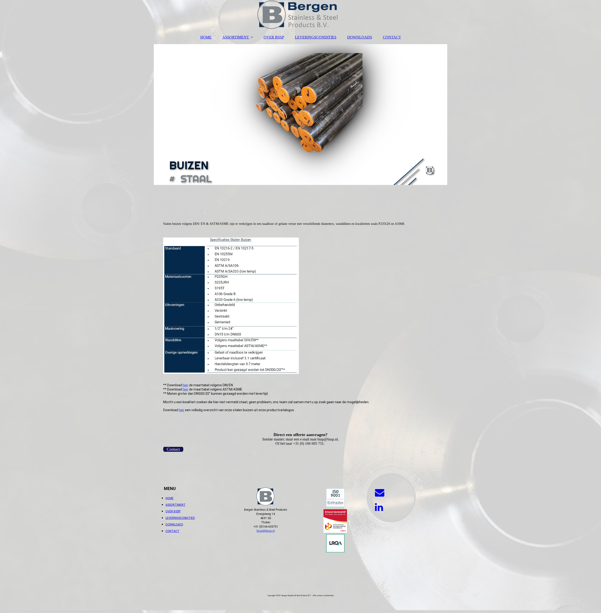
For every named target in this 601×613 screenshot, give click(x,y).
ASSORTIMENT (235, 37)
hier (185, 385)
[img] (300, 15)
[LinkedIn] (378, 507)
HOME (206, 37)
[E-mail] (379, 492)
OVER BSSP (274, 37)
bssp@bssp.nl (266, 531)
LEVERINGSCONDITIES (315, 37)
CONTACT (392, 37)
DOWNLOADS (359, 37)
